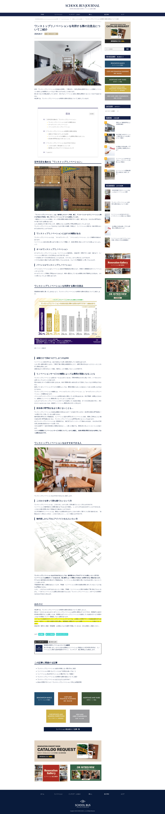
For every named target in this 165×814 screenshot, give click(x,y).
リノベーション (58, 14)
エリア (122, 14)
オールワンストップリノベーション (58, 124)
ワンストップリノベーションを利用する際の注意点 (62, 131)
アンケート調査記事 (41, 348)
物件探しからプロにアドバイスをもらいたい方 (61, 148)
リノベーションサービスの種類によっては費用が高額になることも (66, 136)
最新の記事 (53, 642)
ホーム (42, 794)
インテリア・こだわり (74, 14)
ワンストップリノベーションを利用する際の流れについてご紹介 (57, 676)
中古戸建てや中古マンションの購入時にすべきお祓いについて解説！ (123, 136)
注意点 (41, 634)
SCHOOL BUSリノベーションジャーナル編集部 (57, 645)
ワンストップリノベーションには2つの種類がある (62, 122)
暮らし (90, 14)
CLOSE (92, 113)
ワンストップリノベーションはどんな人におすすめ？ (53, 679)
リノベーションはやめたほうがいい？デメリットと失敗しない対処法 (123, 160)
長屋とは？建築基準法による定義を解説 (123, 123)
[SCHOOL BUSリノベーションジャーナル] (82, 6)
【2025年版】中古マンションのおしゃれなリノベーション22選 (121, 191)
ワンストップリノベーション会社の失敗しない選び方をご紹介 (56, 668)
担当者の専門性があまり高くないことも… (59, 138)
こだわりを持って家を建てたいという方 (59, 145)
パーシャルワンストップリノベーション (59, 127)
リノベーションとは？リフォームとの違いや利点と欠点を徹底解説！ (121, 239)
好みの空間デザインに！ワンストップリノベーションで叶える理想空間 (59, 682)
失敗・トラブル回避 (51, 33)
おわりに (49, 152)
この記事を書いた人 (42, 642)
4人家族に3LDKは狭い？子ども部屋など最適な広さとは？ (123, 148)
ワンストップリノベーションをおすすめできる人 (61, 143)
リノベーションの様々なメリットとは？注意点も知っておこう (56, 671)
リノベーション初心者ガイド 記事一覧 (68, 729)
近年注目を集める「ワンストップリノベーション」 (62, 119)
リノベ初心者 (51, 634)
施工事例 (106, 14)
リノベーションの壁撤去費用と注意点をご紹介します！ (123, 172)
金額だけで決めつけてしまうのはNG (58, 134)
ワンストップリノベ (62, 634)
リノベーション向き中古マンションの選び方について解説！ (56, 674)
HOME (42, 14)
